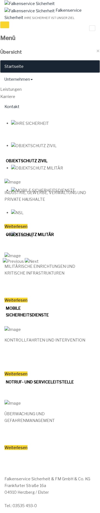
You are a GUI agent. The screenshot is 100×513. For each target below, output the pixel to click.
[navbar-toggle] (92, 28)
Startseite (14, 66)
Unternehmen (17, 79)
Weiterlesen (16, 226)
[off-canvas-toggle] (4, 25)
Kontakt (11, 106)
